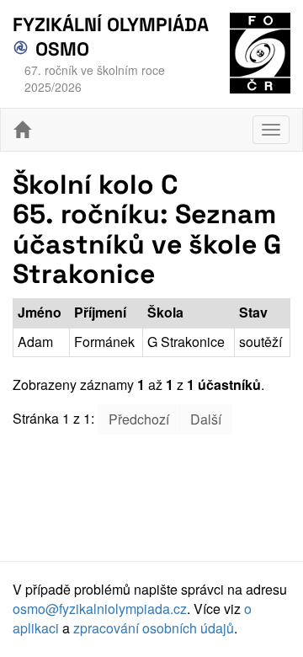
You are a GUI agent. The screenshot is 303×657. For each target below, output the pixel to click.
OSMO (59, 49)
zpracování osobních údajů (153, 628)
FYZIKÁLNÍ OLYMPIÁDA (111, 25)
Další (205, 419)
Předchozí (139, 419)
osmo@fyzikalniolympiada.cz (100, 608)
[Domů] (22, 130)
